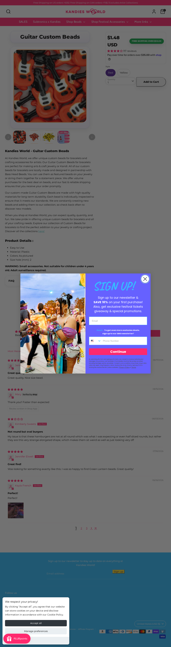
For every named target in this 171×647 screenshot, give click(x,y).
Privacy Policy (124, 367)
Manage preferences (36, 631)
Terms (133, 367)
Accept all (36, 623)
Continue (118, 351)
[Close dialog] (145, 279)
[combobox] (95, 341)
